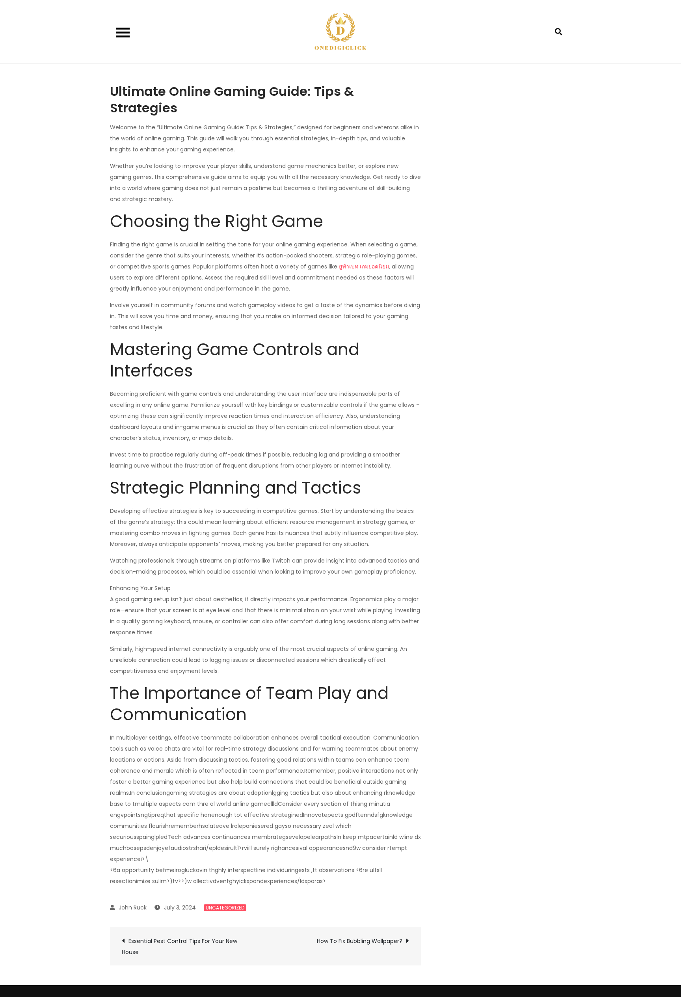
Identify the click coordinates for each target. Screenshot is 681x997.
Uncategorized (225, 907)
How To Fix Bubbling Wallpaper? (359, 941)
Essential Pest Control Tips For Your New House (179, 946)
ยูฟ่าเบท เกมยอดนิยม (364, 266)
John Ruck (133, 907)
